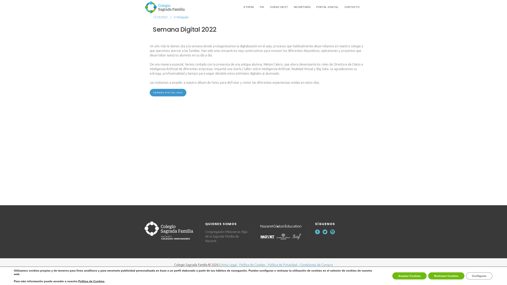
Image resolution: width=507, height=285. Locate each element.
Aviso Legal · (229, 265)
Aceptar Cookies (409, 275)
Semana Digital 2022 (168, 92)
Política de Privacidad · (283, 265)
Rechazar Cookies (446, 275)
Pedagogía (182, 17)
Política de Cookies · (253, 265)
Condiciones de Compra (316, 265)
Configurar (479, 275)
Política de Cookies (91, 281)
